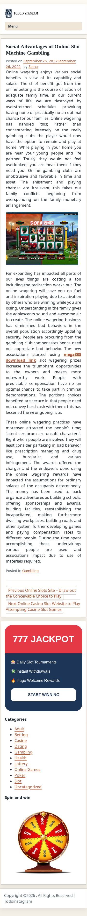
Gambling (30, 570)
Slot (18, 781)
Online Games (27, 769)
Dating (20, 746)
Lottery (21, 763)
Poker (19, 775)
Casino (20, 740)
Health (20, 758)
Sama (33, 66)
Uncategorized (28, 786)
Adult (19, 729)
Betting (21, 734)
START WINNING (43, 695)
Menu (13, 26)
